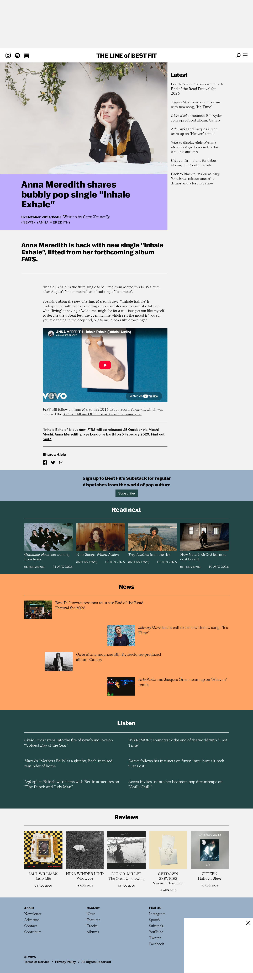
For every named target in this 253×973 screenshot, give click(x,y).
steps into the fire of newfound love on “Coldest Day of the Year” (68, 743)
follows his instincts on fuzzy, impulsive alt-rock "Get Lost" (176, 764)
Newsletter (32, 914)
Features (93, 920)
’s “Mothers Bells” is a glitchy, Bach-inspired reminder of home (68, 764)
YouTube (156, 932)
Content (93, 908)
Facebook (156, 944)
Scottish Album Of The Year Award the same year (102, 414)
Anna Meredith (44, 245)
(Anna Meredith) (53, 222)
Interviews (34, 566)
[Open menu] (245, 55)
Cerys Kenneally (96, 217)
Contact (30, 926)
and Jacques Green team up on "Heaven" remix (194, 131)
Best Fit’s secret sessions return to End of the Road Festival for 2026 (197, 89)
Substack (156, 926)
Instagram (157, 914)
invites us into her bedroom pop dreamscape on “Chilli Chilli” (175, 784)
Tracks (92, 926)
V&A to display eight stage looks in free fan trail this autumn (195, 147)
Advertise (31, 920)
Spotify (154, 920)
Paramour (123, 292)
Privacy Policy (65, 962)
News (28, 222)
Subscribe (126, 493)
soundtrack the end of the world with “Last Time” (177, 743)
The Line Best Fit (126, 55)
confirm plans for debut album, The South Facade (193, 163)
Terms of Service (37, 962)
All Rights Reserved (96, 962)
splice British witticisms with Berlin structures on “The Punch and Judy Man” (71, 784)
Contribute (32, 932)
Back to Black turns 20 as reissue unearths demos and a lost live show (195, 179)
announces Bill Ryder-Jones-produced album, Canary (197, 118)
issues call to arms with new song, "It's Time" (196, 104)
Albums (93, 932)
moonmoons (76, 292)
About (29, 908)
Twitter (155, 938)
